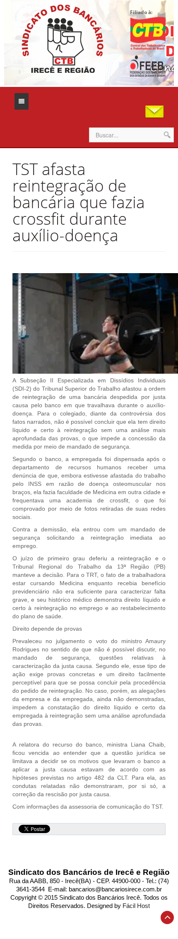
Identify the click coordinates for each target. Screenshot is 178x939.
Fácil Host (136, 906)
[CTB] (148, 33)
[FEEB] (148, 66)
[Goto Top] (167, 917)
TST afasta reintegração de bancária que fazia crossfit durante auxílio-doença (78, 202)
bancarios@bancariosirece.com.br (115, 889)
